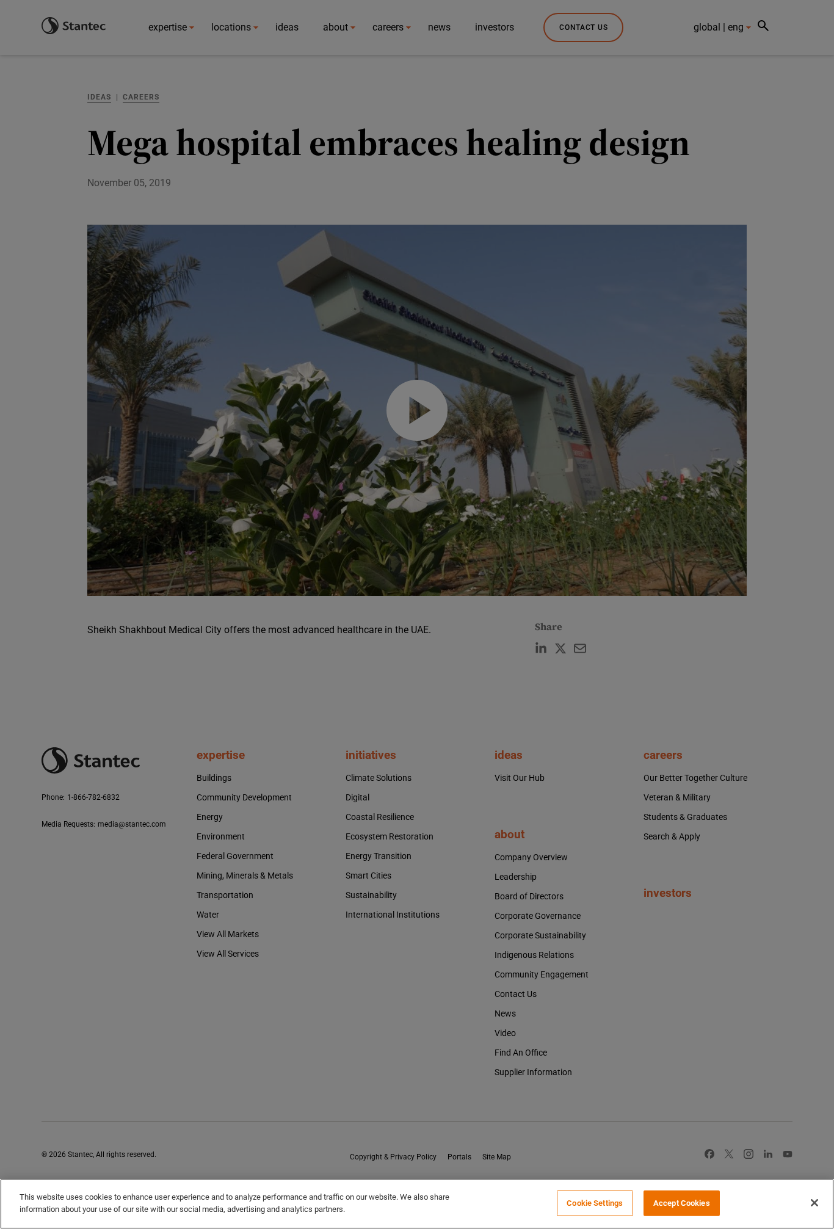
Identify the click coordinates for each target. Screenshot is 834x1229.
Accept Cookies (681, 1203)
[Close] (814, 1202)
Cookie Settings (595, 1203)
